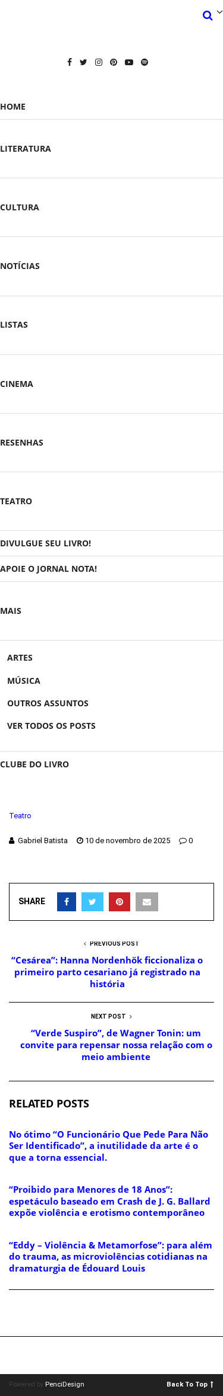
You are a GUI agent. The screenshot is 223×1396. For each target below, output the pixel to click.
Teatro (16, 501)
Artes (20, 657)
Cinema (16, 383)
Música (23, 680)
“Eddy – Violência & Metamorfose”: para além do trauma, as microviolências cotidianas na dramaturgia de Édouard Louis (110, 1256)
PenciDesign (64, 1384)
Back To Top (187, 1384)
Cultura (19, 207)
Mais (10, 610)
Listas (14, 324)
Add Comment (51, 1313)
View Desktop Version (115, 1355)
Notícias (20, 265)
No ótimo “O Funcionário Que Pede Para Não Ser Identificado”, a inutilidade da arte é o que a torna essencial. (108, 1145)
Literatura (25, 148)
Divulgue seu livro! (45, 543)
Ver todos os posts (51, 725)
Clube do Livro (34, 764)
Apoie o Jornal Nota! (48, 568)
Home (13, 106)
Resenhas (21, 442)
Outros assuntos (48, 703)
